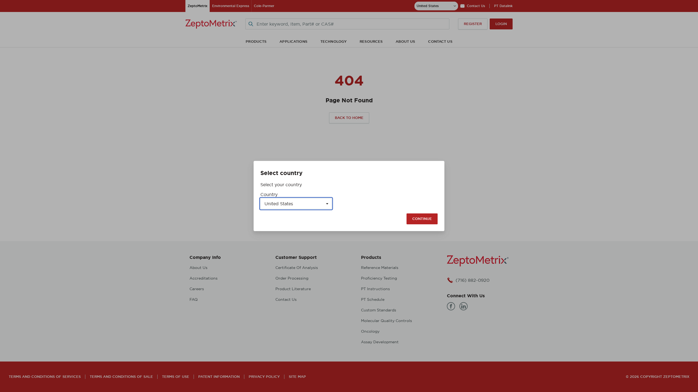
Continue (422, 218)
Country (269, 194)
